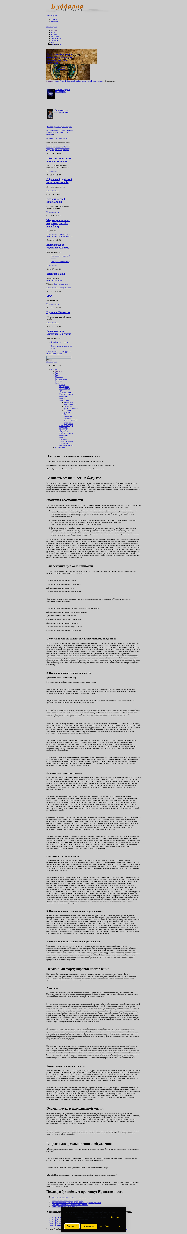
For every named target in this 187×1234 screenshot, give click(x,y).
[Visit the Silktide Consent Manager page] (120, 1226)
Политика (114, 1217)
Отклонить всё (89, 1226)
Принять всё (72, 1226)
